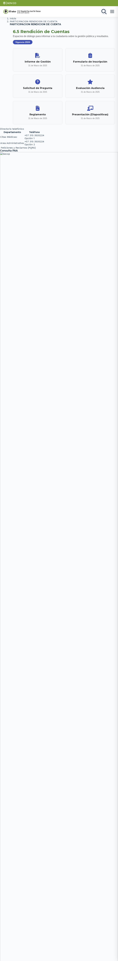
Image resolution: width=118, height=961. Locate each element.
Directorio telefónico (12, 128)
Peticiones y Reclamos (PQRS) (18, 147)
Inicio (13, 18)
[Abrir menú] (112, 11)
